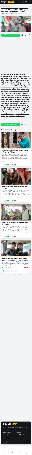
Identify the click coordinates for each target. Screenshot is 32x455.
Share (15, 164)
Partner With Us (7, 432)
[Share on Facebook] (22, 35)
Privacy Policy (6, 434)
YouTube (5, 437)
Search (27, 453)
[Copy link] (29, 35)
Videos (20, 453)
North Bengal (6, 6)
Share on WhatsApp (11, 35)
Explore (12, 453)
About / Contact (6, 430)
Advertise (19, 430)
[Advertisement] (16, 56)
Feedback (19, 432)
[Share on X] (25, 35)
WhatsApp (7, 164)
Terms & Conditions (21, 434)
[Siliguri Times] (7, 2)
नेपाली (26, 1)
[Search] (29, 1)
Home (4, 453)
